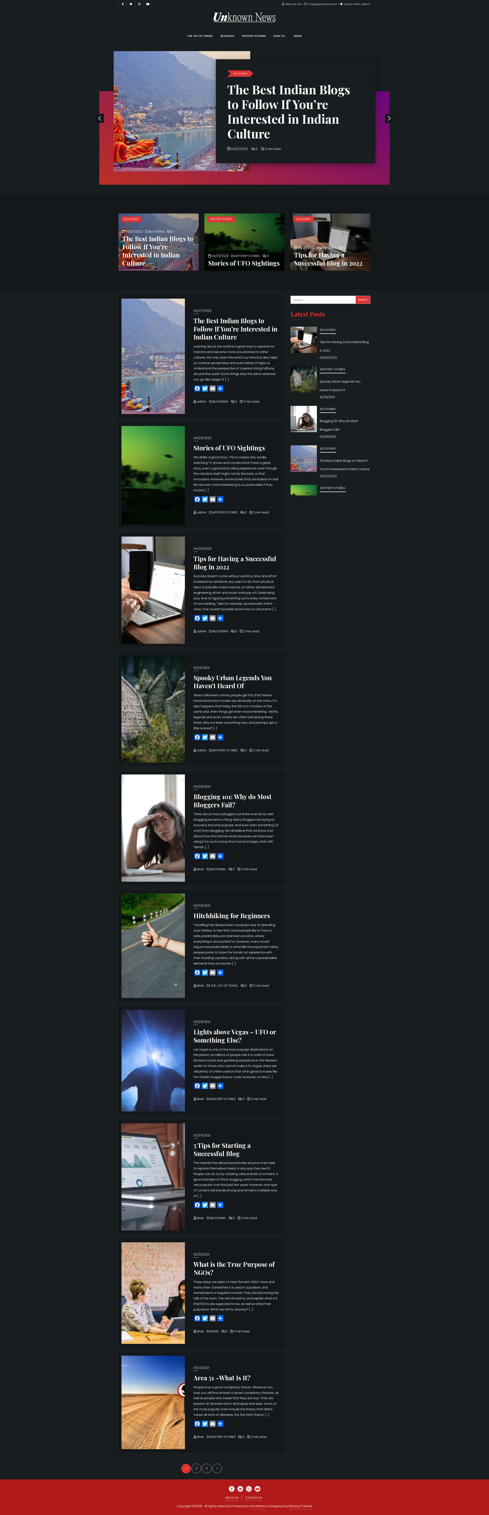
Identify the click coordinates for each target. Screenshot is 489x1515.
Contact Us (253, 1497)
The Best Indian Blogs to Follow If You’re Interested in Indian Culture (157, 250)
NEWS (214, 1331)
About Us (231, 1497)
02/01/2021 (201, 1254)
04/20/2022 (306, 248)
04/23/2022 (239, 134)
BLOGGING (131, 219)
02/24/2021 (201, 1135)
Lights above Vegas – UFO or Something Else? (234, 1035)
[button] (389, 118)
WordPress (258, 1506)
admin (201, 401)
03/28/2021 (201, 905)
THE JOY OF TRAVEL (224, 985)
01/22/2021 (201, 1368)
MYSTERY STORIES (244, 88)
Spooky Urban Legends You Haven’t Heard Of (232, 681)
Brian (200, 869)
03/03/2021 (201, 1022)
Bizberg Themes (300, 1506)
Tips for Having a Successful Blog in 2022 (328, 259)
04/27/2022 (134, 231)
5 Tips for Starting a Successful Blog (222, 1149)
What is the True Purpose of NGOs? (234, 1268)
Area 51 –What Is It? (221, 1377)
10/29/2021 (201, 668)
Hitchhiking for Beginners (231, 915)
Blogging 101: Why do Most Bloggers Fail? (232, 800)
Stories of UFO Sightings (268, 111)
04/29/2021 (202, 786)
